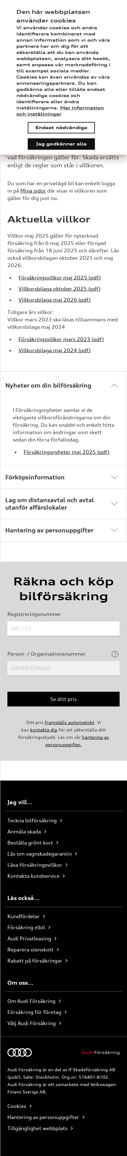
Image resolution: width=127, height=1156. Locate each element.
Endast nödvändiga (61, 127)
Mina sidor (33, 191)
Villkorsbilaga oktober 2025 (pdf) (59, 289)
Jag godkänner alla (61, 143)
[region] (63, 77)
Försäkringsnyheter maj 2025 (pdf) (66, 452)
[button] (63, 385)
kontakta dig (43, 729)
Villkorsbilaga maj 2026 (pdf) (54, 300)
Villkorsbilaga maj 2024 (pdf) (54, 350)
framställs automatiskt (69, 722)
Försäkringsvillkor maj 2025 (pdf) (59, 278)
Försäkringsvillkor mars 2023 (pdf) (61, 339)
